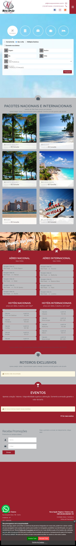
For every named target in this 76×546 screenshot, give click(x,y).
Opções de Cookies (38, 542)
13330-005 (8, 520)
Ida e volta (21, 42)
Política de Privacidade (67, 519)
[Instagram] (60, 10)
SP (9, 517)
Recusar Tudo (43, 538)
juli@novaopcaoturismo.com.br (54, 3)
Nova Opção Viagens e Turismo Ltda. (61, 512)
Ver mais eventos (68, 416)
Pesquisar (67, 72)
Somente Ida (10, 42)
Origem (10, 50)
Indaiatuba (5, 517)
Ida (9, 56)
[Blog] (65, 10)
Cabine (10, 60)
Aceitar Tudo (32, 538)
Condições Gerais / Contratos (65, 517)
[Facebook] (55, 10)
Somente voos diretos (12, 45)
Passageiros (11, 66)
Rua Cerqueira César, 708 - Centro (11, 515)
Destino (46, 50)
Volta (45, 56)
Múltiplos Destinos (33, 42)
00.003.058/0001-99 (67, 514)
